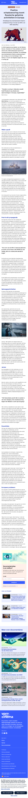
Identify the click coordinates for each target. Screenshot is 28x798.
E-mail (4, 576)
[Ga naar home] (14, 2)
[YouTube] (4, 733)
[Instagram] (2, 733)
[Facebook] (6, 733)
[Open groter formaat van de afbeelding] (14, 167)
